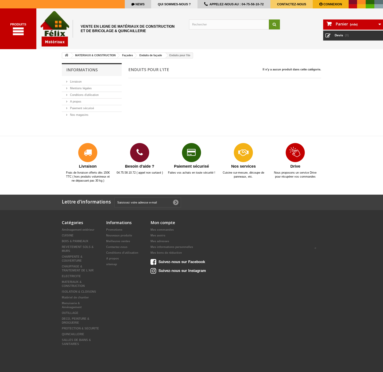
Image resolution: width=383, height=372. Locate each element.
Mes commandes (162, 229)
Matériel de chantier (75, 297)
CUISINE (68, 235)
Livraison (75, 81)
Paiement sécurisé (81, 108)
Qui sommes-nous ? (174, 4)
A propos (75, 101)
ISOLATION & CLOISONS (79, 291)
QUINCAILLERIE (73, 334)
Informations (82, 69)
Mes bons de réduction (166, 252)
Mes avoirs (157, 235)
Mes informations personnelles (171, 247)
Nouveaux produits (119, 235)
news (140, 4)
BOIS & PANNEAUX (75, 241)
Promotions (114, 229)
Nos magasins (78, 114)
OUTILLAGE (70, 313)
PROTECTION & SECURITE (80, 328)
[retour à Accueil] (66, 55)
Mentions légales (80, 88)
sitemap (111, 264)
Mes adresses (159, 241)
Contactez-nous (291, 4)
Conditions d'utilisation (84, 95)
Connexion (332, 4)
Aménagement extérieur (78, 229)
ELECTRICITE (71, 276)
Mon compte (162, 222)
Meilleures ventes (118, 241)
